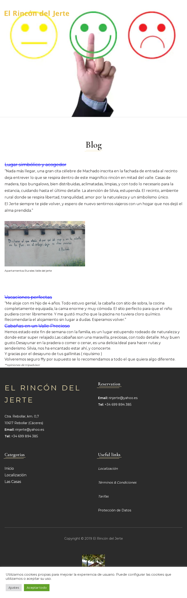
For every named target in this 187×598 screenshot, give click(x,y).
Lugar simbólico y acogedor (35, 164)
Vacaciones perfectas (28, 297)
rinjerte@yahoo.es (29, 430)
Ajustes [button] (13, 587)
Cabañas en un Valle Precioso (37, 326)
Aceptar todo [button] (37, 587)
